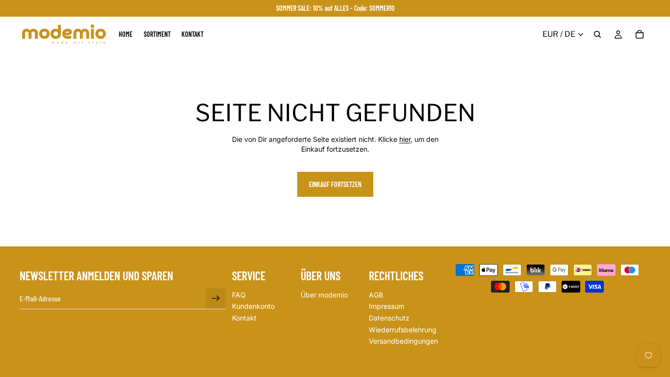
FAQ (239, 295)
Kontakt (244, 318)
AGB (376, 295)
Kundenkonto (253, 306)
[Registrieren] (216, 298)
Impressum (386, 306)
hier (405, 139)
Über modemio (324, 295)
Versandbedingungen (403, 341)
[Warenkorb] (639, 34)
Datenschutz (389, 318)
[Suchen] (597, 34)
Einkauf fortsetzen (335, 184)
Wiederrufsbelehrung (403, 329)
